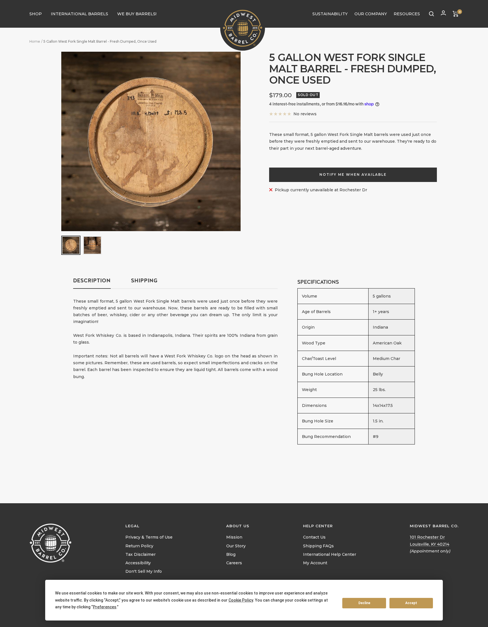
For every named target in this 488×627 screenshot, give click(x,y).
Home (34, 41)
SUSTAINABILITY (330, 13)
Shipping (144, 280)
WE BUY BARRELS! (136, 13)
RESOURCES (407, 13)
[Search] (431, 13)
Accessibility (138, 562)
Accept (411, 603)
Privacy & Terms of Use (149, 537)
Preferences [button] (104, 607)
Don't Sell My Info (143, 571)
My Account (315, 562)
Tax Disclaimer (140, 554)
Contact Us (314, 537)
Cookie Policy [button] (240, 600)
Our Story (236, 545)
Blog (231, 554)
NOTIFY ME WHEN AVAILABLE (353, 174)
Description (92, 280)
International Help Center (329, 554)
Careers (234, 562)
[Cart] (456, 14)
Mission (234, 537)
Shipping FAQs (318, 545)
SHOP (35, 13)
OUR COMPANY (370, 13)
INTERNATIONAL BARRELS (79, 13)
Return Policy (139, 545)
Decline (364, 603)
